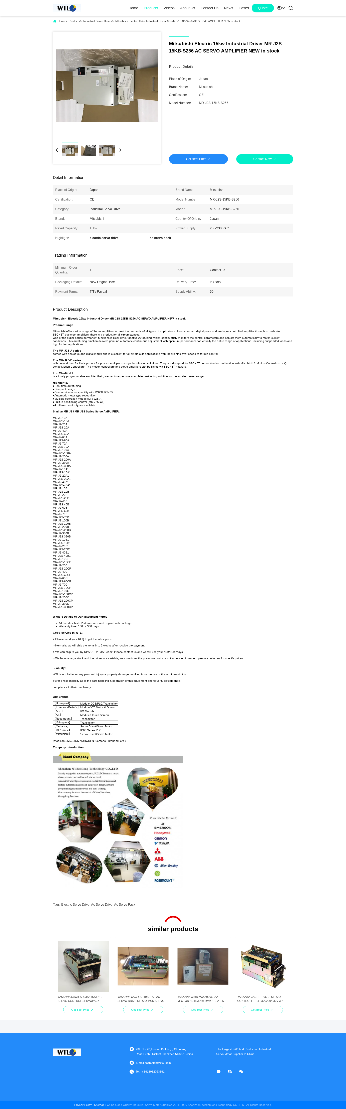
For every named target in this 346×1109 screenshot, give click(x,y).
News (228, 8)
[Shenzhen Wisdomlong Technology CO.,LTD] (67, 8)
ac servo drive (102, 904)
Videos (169, 8)
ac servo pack (124, 904)
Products (151, 8)
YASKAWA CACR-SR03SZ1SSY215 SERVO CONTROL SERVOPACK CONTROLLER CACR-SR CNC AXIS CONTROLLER (81, 999)
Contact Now (262, 159)
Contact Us (209, 8)
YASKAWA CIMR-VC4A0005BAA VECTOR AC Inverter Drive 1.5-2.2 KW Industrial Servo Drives (201, 999)
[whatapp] (221, 1071)
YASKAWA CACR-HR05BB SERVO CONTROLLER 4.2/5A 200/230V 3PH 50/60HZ (261, 999)
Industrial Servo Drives (97, 21)
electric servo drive (75, 904)
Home (133, 8)
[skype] (232, 1071)
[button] (63, 973)
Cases (244, 8)
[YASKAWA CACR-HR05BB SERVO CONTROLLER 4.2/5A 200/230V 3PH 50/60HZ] (262, 966)
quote (263, 8)
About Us (187, 8)
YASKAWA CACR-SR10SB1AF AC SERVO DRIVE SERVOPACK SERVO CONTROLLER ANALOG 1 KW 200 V (141, 999)
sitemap (99, 1104)
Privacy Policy (83, 1104)
